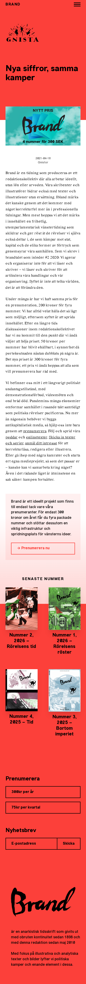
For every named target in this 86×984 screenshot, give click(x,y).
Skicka (69, 844)
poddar (12, 437)
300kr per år (22, 792)
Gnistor (43, 162)
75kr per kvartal (25, 807)
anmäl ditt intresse (41, 443)
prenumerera (34, 431)
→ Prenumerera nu (33, 548)
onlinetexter (36, 437)
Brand (13, 4)
